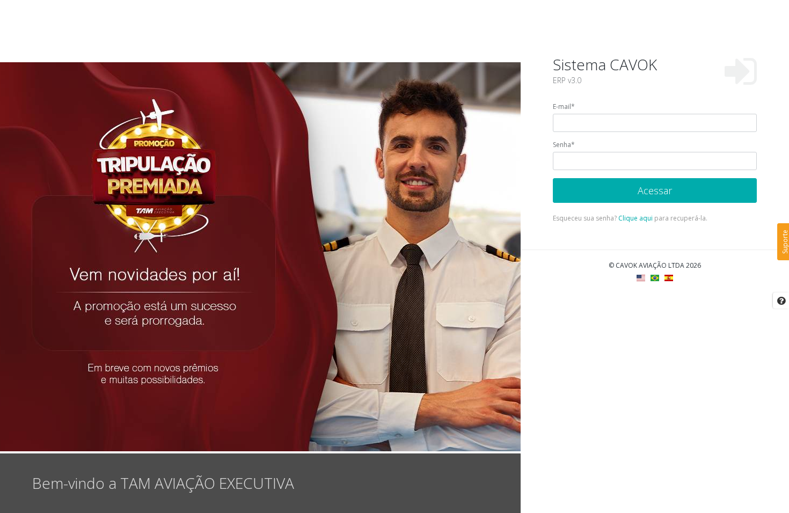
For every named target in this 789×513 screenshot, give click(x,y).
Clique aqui (635, 218)
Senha (564, 144)
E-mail (564, 106)
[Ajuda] (781, 300)
